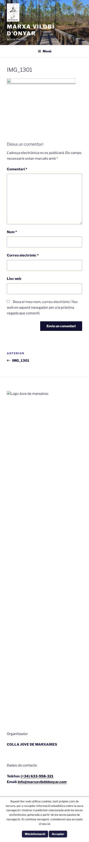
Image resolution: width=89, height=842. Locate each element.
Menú (47, 51)
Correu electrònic (23, 255)
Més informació (35, 834)
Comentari (17, 169)
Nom (12, 232)
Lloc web (14, 279)
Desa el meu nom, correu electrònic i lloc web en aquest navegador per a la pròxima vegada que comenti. (42, 307)
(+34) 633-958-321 (37, 776)
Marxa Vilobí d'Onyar (31, 30)
